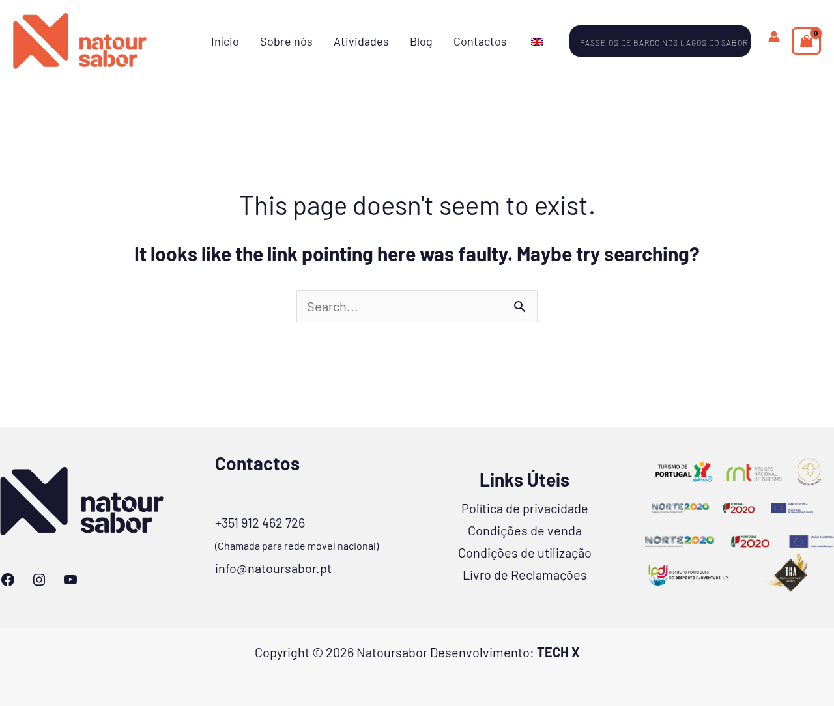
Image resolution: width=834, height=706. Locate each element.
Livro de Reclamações (525, 574)
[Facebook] (8, 579)
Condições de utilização (525, 552)
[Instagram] (39, 579)
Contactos (480, 41)
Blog (421, 41)
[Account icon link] (774, 36)
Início (225, 41)
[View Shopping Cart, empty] (806, 41)
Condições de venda (525, 530)
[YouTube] (70, 579)
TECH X (558, 652)
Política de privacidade (524, 508)
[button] (667, 41)
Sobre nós (286, 41)
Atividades (361, 41)
